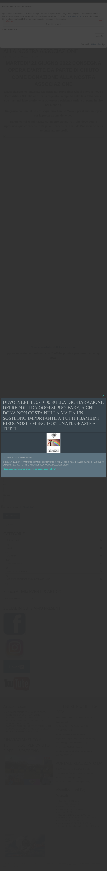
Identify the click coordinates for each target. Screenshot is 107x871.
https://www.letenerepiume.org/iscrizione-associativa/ (29, 469)
